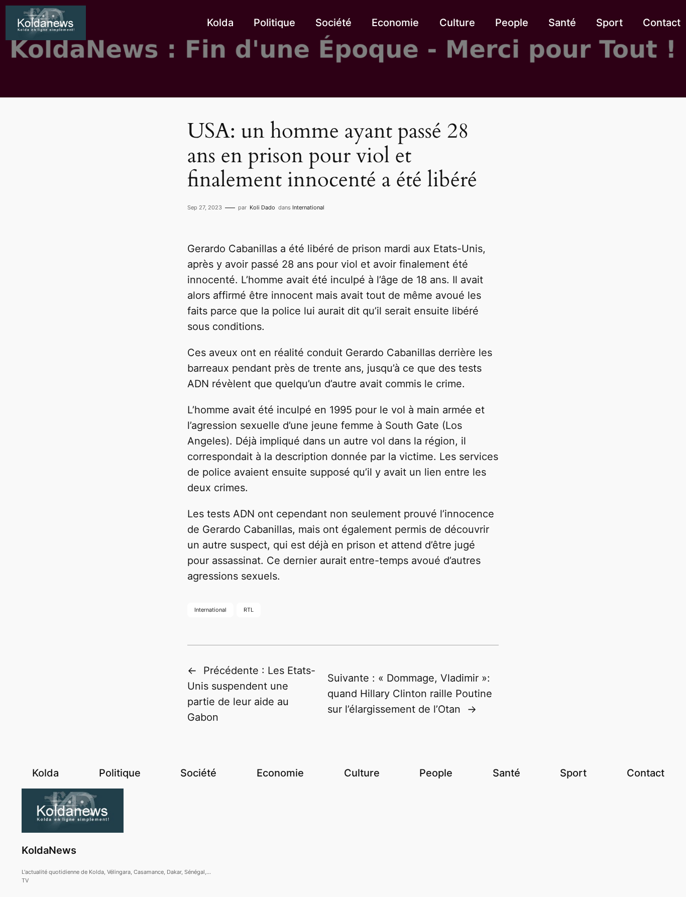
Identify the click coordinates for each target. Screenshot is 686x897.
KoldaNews (49, 850)
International (308, 207)
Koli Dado (262, 207)
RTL (249, 609)
